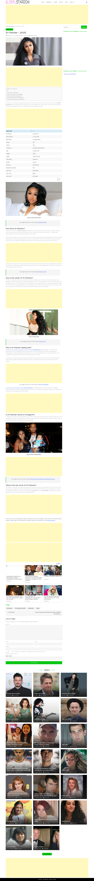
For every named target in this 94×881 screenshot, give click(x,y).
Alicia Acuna (42, 341)
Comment (8, 624)
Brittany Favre (42, 271)
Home (42, 2)
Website (7, 646)
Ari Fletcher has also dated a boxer (19, 387)
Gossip (55, 2)
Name (7, 641)
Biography (49, 2)
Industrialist (31, 608)
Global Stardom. (50, 520)
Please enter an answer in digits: (11, 653)
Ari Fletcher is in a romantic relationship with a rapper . (23, 349)
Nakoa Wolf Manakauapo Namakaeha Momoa (42, 479)
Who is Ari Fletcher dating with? (14, 96)
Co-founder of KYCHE (20, 608)
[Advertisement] (47, 14)
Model (37, 608)
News (66, 2)
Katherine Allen (43, 222)
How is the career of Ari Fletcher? (15, 94)
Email (35, 641)
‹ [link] (56, 179)
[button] (31, 131)
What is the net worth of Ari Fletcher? (15, 99)
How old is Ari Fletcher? (12, 92)
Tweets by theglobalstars (70, 74)
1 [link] (58, 179)
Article (61, 2)
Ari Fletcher (9, 608)
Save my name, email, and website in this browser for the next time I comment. (28, 651)
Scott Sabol (11, 612)
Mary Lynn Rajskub (43, 384)
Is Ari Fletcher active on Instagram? (15, 97)
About (71, 2)
